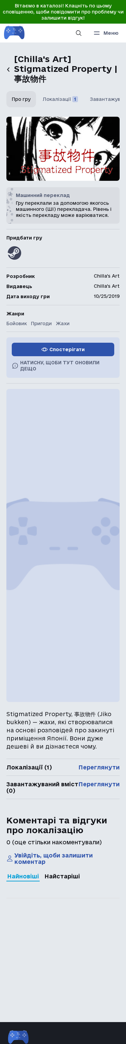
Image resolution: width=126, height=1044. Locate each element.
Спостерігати (67, 349)
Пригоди (41, 323)
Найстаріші (62, 876)
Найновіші (23, 876)
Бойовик (16, 323)
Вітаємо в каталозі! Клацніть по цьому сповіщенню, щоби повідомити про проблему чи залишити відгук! (63, 12)
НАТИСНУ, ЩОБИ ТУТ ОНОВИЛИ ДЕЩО (59, 365)
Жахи (63, 323)
